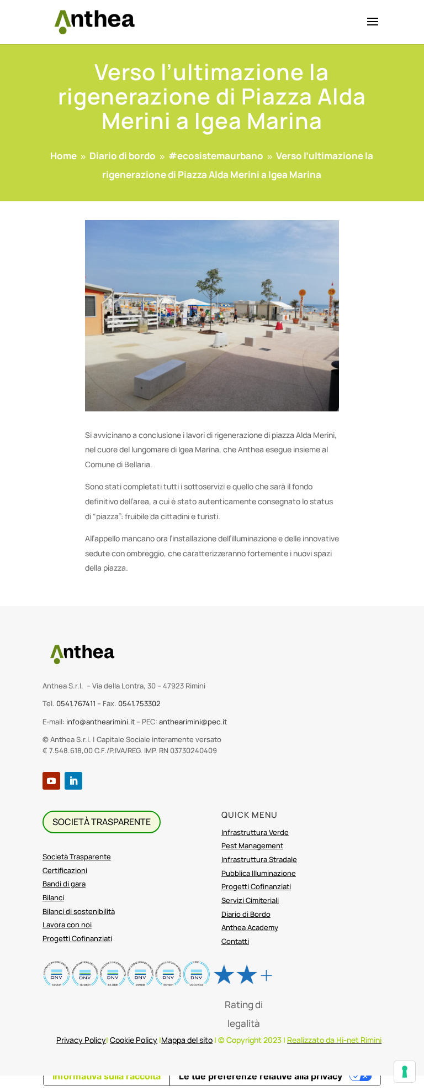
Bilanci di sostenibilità (79, 911)
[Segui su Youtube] (51, 781)
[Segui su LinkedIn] (73, 781)
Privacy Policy (81, 1040)
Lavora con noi (67, 925)
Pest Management (252, 845)
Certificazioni (65, 870)
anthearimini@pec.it (193, 722)
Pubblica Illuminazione (258, 873)
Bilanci (53, 897)
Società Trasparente (77, 857)
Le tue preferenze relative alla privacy (260, 1076)
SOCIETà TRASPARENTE (101, 822)
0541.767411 (76, 703)
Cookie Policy (133, 1040)
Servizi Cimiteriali (250, 900)
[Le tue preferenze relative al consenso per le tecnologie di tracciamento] (404, 1071)
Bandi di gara (64, 884)
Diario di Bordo (246, 914)
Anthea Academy (249, 927)
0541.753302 (139, 703)
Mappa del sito (187, 1040)
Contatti (235, 941)
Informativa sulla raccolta (106, 1076)
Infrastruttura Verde (255, 832)
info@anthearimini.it (100, 722)
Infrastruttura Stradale (259, 859)
